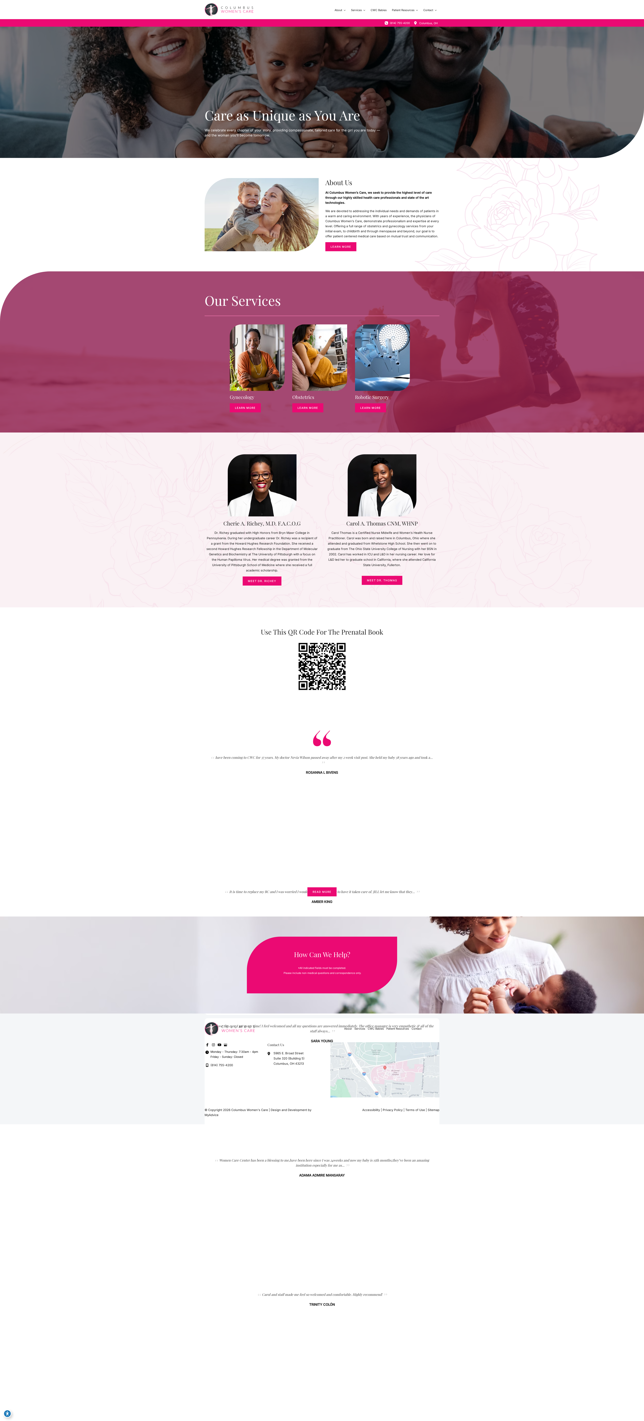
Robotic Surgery (372, 397)
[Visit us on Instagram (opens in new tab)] (213, 1045)
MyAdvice (212, 1115)
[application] (344, 10)
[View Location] (415, 23)
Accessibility (371, 1110)
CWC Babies (376, 1028)
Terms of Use (415, 1110)
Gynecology (242, 397)
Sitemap (433, 1110)
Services (359, 1028)
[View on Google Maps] (384, 1069)
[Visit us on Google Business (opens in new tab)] (225, 1045)
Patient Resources (397, 1028)
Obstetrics (303, 397)
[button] (340, 246)
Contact (416, 1028)
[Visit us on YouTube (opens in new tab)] (219, 1045)
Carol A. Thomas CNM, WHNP (382, 523)
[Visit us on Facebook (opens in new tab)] (207, 1045)
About (348, 1028)
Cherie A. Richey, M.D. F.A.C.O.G (262, 523)
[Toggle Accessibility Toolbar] (7, 1414)
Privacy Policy (393, 1110)
